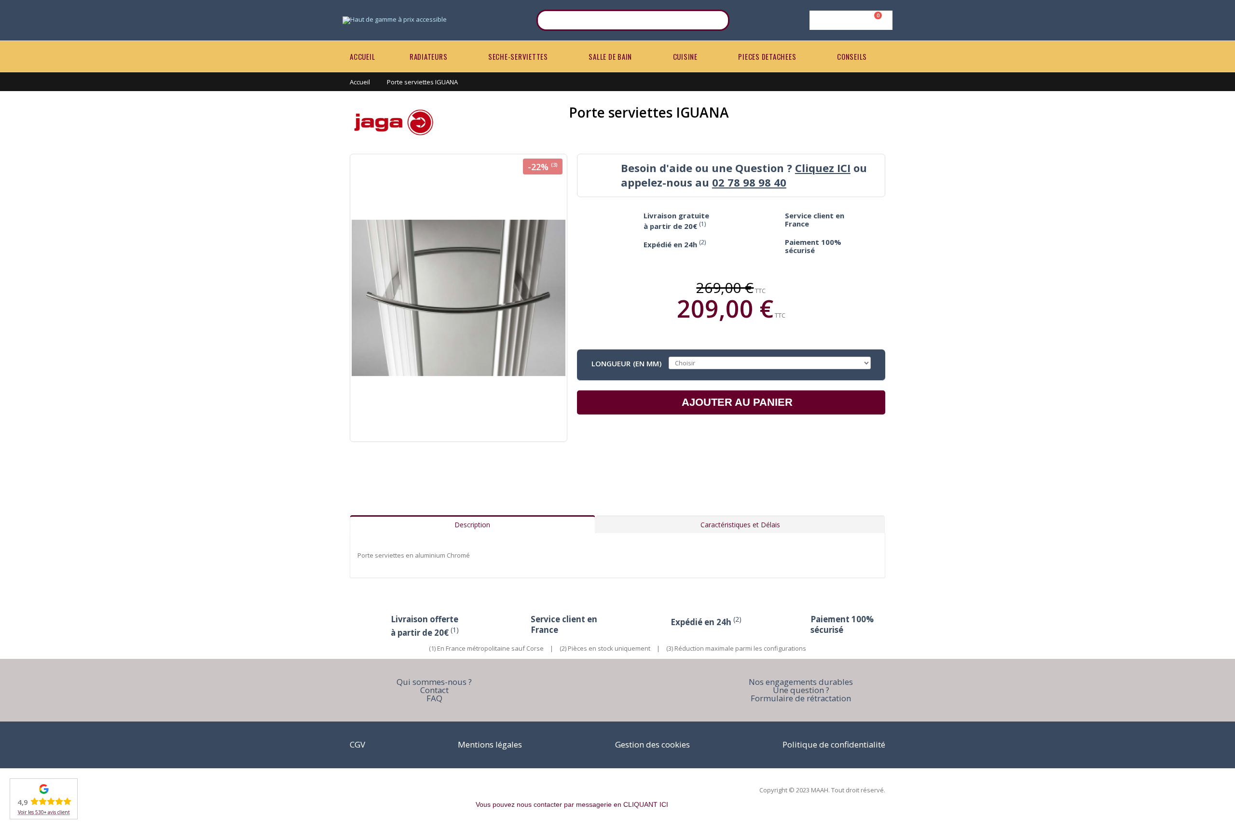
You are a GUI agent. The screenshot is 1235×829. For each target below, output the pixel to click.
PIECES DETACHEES (767, 56)
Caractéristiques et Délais (740, 524)
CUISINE (685, 56)
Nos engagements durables (801, 681)
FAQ (434, 698)
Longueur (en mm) (626, 363)
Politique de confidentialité (833, 744)
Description (472, 524)
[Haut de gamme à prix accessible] (395, 20)
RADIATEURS (429, 56)
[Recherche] (716, 20)
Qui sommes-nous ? (434, 681)
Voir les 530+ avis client (44, 812)
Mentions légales (490, 744)
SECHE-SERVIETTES (518, 56)
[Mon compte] (849, 20)
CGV (357, 744)
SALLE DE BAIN (610, 56)
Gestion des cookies (652, 744)
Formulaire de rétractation (801, 698)
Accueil (360, 82)
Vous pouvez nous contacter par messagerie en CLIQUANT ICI (572, 804)
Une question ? (801, 689)
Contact (434, 689)
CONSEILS (852, 56)
